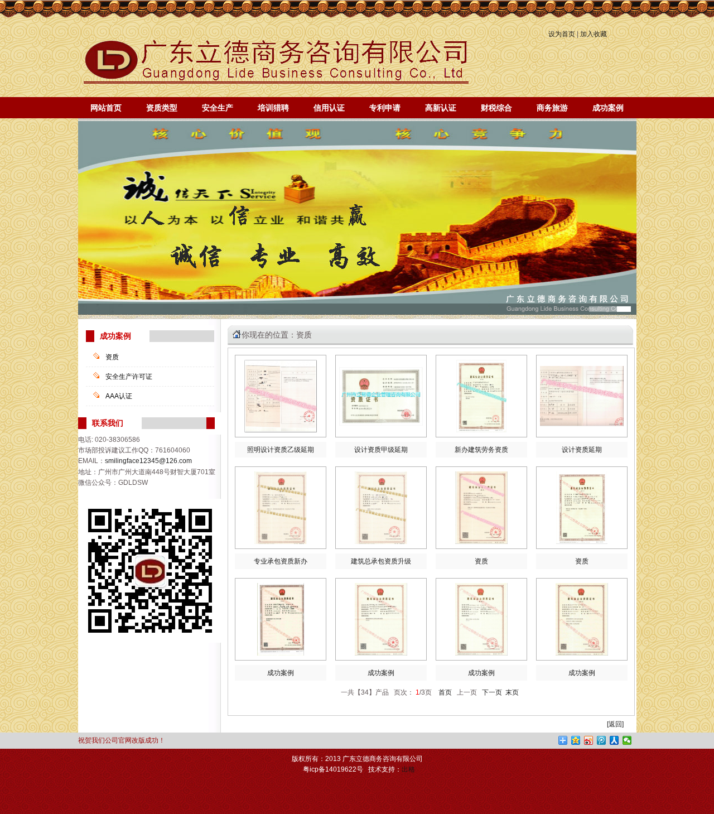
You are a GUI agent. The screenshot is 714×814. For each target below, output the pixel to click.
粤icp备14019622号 (333, 769)
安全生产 (217, 107)
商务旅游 (552, 107)
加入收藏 (593, 34)
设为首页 (561, 34)
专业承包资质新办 (280, 561)
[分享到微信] (627, 740)
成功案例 (608, 107)
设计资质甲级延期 (381, 450)
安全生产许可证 (128, 376)
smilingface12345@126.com (148, 461)
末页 (512, 692)
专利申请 (385, 107)
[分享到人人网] (614, 740)
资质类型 (161, 107)
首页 (443, 692)
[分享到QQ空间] (576, 740)
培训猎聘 (273, 107)
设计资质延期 (582, 450)
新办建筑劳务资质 (481, 450)
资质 (112, 357)
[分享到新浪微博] (589, 740)
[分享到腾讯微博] (601, 740)
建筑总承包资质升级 (381, 561)
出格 (408, 769)
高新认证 (440, 107)
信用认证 (329, 107)
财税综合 (496, 107)
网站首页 (106, 107)
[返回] (615, 724)
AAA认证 (118, 396)
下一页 (492, 692)
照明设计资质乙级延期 (280, 450)
